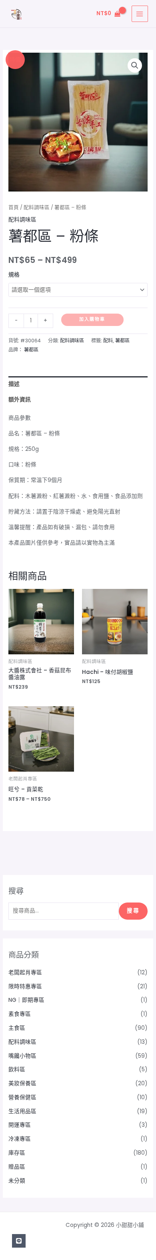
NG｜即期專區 (26, 1000)
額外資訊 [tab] (19, 399)
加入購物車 (92, 319)
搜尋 (133, 910)
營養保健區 (22, 1097)
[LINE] (19, 1241)
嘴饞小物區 (22, 1056)
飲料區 (16, 1069)
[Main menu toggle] (140, 14)
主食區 (16, 1028)
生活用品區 (22, 1111)
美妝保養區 (22, 1083)
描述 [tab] (14, 384)
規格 (14, 274)
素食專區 (19, 1014)
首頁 (13, 207)
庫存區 (16, 1153)
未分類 (16, 1181)
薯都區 (122, 340)
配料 (108, 340)
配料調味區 (37, 207)
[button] (135, 65)
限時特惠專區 (25, 986)
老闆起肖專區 (25, 972)
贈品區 (16, 1167)
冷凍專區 (19, 1139)
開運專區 (19, 1125)
